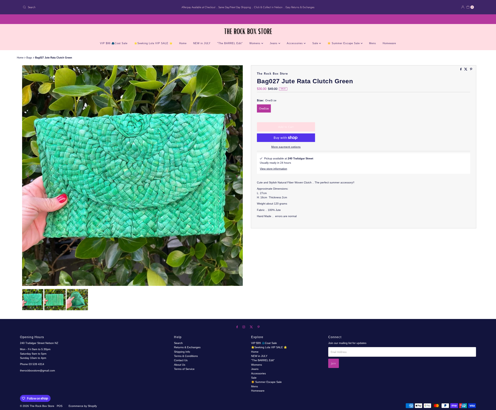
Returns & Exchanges (187, 347)
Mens (372, 43)
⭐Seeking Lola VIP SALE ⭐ (153, 43)
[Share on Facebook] (461, 69)
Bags (29, 57)
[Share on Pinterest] (471, 69)
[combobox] (95, 7)
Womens (255, 43)
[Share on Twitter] (466, 69)
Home (183, 43)
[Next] (236, 176)
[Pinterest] (258, 327)
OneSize (264, 108)
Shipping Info (182, 351)
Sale (315, 43)
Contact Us (181, 360)
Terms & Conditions (186, 356)
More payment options (286, 146)
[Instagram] (243, 327)
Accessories (295, 43)
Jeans (274, 43)
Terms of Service (184, 368)
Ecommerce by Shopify (83, 405)
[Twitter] (251, 327)
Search (178, 343)
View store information (273, 168)
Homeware (389, 43)
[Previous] (28, 176)
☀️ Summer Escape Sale (344, 43)
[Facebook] (237, 327)
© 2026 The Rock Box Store (37, 405)
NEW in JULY (202, 43)
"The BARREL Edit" (230, 43)
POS (59, 405)
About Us (179, 364)
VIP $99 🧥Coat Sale (113, 43)
